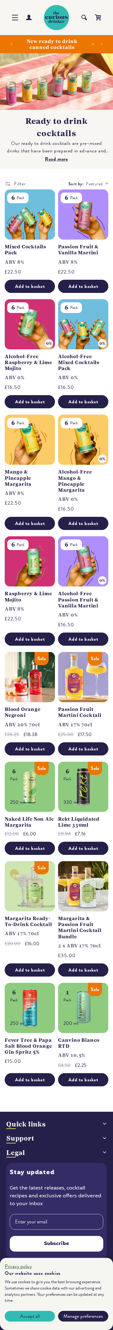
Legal (15, 1153)
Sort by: (75, 184)
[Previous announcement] (12, 44)
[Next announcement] (101, 44)
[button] (15, 17)
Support (20, 1138)
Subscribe (56, 1244)
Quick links (26, 1124)
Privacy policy (18, 1266)
